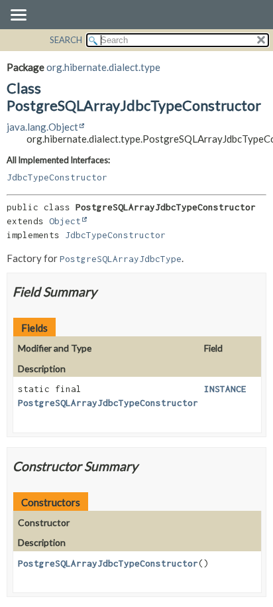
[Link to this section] (105, 291)
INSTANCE (225, 388)
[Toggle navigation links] (18, 16)
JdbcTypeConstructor (57, 177)
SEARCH (66, 39)
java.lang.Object (42, 127)
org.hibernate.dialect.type (103, 67)
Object (65, 221)
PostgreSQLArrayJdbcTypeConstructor (108, 402)
